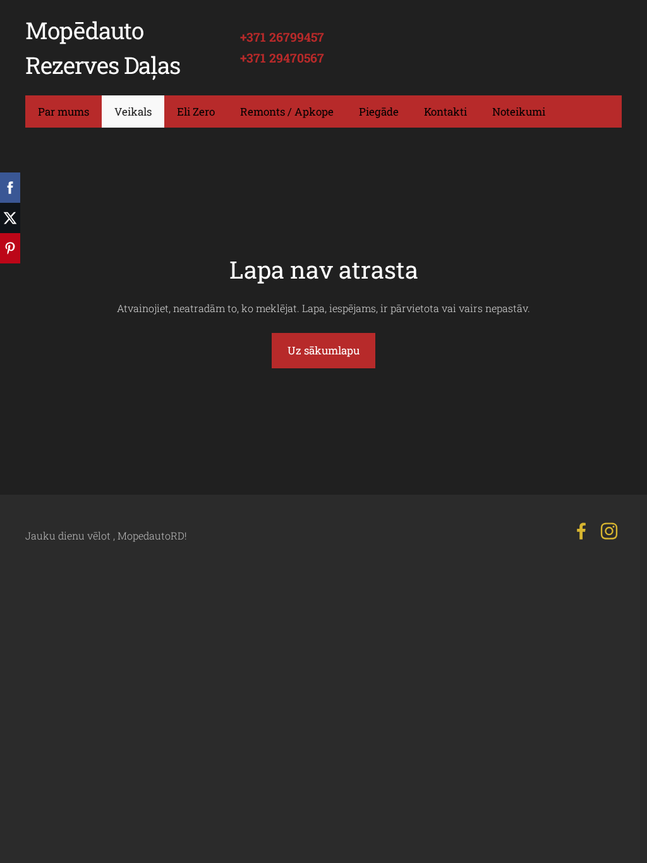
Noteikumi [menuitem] (518, 111)
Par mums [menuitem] (63, 111)
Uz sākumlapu (323, 350)
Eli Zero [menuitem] (196, 111)
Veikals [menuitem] (133, 111)
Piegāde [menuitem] (379, 111)
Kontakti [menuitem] (445, 111)
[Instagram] (609, 531)
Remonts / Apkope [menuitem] (287, 111)
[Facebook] (581, 531)
